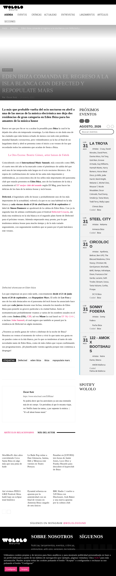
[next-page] (9, 512)
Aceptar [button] (24, 569)
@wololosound (74, 523)
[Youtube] (110, 2)
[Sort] (87, 121)
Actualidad (50, 14)
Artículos (102, 14)
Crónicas (37, 14)
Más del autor (46, 432)
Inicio (4, 28)
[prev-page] (4, 512)
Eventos (22, 14)
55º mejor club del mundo (29, 185)
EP (67, 316)
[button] (81, 2)
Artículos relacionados (19, 432)
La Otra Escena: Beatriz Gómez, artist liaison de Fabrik (38, 154)
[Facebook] (86, 2)
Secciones (9, 21)
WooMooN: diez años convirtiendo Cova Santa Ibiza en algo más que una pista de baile (12, 461)
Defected (22, 360)
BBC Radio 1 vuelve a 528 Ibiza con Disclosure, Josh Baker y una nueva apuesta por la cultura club (64, 497)
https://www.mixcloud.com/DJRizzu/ (38, 396)
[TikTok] (105, 2)
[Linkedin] (95, 2)
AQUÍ (97, 558)
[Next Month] (112, 126)
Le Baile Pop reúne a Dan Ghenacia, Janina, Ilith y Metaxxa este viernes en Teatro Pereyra (38, 461)
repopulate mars (61, 360)
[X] (31, 418)
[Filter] (81, 121)
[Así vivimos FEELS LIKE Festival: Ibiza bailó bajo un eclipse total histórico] (13, 481)
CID (29, 316)
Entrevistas (68, 14)
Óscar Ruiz (11, 97)
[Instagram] (91, 2)
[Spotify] (100, 2)
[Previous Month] (108, 126)
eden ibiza (36, 360)
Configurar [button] (10, 569)
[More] (55, 373)
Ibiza (46, 360)
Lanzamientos (87, 14)
